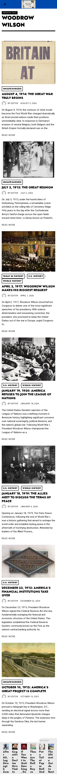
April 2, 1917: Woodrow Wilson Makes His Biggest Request (28, 288)
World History (12, 281)
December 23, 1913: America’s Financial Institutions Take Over (26, 591)
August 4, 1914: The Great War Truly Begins (27, 96)
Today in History (13, 276)
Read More (8, 135)
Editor (14, 103)
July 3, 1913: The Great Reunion (27, 187)
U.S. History (35, 276)
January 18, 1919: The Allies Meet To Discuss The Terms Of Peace (26, 497)
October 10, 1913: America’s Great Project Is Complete (25, 689)
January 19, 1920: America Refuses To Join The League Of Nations (26, 394)
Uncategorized (12, 88)
